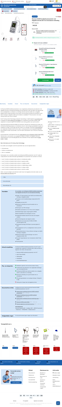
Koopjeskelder (6, 11)
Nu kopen (58, 80)
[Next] (26, 25)
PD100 (6, 138)
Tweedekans (15, 11)
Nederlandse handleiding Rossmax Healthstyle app (28, 298)
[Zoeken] (45, 7)
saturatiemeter (39, 127)
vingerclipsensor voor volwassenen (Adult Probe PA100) (31, 134)
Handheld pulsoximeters (19, 13)
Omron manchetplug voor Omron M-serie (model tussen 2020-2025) (56, 337)
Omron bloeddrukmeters (31, 8)
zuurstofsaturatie (38, 118)
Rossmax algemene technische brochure (25, 304)
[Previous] (3, 25)
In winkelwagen (45, 80)
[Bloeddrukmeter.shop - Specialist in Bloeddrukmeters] (8, 6)
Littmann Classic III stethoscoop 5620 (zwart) (36, 336)
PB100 (39, 137)
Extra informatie (6, 181)
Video (4, 177)
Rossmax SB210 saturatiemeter (7, 173)
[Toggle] (2, 177)
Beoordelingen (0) (7, 185)
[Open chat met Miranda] (58, 403)
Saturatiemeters (8, 13)
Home (2, 13)
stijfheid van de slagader (15, 120)
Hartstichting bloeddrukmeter (19, 8)
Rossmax (37, 22)
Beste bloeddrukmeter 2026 (7, 8)
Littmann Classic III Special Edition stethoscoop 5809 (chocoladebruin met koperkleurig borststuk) (26, 338)
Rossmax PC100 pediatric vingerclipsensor (15, 336)
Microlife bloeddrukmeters (43, 8)
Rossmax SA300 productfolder (23, 302)
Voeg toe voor (47, 51)
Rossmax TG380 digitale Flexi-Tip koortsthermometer (6, 336)
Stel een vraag (47, 85)
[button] (34, 5)
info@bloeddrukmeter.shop (16, 376)
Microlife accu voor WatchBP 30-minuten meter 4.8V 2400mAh (45, 336)
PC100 (2, 138)
